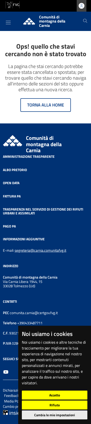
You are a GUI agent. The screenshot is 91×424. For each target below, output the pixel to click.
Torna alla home (45, 105)
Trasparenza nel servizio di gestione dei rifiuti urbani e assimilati (43, 211)
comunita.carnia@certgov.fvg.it (34, 313)
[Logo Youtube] (6, 371)
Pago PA (9, 226)
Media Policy (14, 401)
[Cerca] (85, 21)
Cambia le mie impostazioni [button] (54, 414)
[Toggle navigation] (8, 22)
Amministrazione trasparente (29, 156)
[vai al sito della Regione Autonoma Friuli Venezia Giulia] (13, 4)
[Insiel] (12, 412)
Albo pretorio (15, 169)
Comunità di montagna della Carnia (44, 144)
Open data (11, 182)
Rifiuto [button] (55, 405)
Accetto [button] (54, 395)
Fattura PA (12, 195)
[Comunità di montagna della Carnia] (12, 140)
